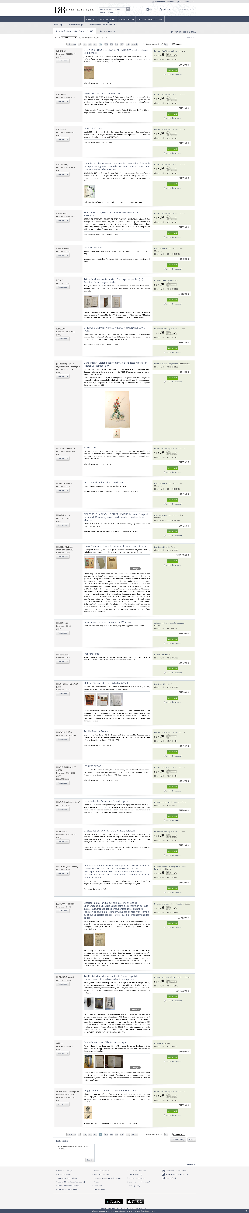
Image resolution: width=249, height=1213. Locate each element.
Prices (96, 1182)
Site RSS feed (170, 1178)
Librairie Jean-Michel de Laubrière (167, 802)
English (103, 1208)
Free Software (99, 1189)
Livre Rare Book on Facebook (176, 1174)
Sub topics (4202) (107, 31)
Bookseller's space (186, 2)
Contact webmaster (137, 1178)
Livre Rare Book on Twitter (175, 1171)
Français (130, 1208)
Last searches (62, 1140)
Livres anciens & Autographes (166, 364)
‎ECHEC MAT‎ (90, 447)
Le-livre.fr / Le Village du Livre (165, 51)
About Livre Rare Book (138, 1171)
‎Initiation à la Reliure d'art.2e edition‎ (103, 482)
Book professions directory (150, 19)
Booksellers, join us (101, 1171)
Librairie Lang (159, 1043)
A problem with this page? (139, 1182)
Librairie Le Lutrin (161, 655)
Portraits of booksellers (67, 1178)
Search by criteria (106, 13)
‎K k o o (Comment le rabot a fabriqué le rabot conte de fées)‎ (115, 546)
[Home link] (73, 9)
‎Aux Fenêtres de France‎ (96, 731)
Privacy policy (134, 1185)
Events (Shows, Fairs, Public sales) (71, 1182)
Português (121, 1208)
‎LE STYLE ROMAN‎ (93, 128)
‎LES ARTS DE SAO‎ (92, 766)
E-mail (193, 32)
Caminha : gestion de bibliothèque (107, 1178)
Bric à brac (98, 1185)
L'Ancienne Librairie (162, 547)
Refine (189, 37)
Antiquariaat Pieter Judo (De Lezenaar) (169, 623)
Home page (91, 19)
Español (111, 1208)
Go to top (189, 1165)
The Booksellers (126, 19)
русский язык (141, 1208)
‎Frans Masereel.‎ (92, 653)
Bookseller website (101, 1174)
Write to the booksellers (164, 2)
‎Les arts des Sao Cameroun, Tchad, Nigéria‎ (106, 801)
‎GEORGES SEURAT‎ (93, 247)
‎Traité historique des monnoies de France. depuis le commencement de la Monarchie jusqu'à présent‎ (111, 978)
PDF (176, 32)
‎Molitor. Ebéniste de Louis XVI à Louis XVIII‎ (106, 683)
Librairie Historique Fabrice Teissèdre (169, 904)
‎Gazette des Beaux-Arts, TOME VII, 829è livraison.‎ (109, 830)
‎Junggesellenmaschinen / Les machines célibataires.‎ (111, 1090)
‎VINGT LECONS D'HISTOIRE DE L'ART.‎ (103, 93)
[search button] (128, 9)
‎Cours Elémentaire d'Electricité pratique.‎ (105, 1042)
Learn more (150, 1211)
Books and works (107, 19)
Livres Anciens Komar (162, 248)
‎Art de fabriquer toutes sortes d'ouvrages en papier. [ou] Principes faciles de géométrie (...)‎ (113, 281)
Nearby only (102, 37)
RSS (184, 32)
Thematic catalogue (76, 25)
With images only (88, 37)
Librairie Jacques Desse (163, 280)
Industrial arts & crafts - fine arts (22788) (74, 31)
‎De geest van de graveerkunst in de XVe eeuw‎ (107, 622)
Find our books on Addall (68, 1189)
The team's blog (135, 1174)
